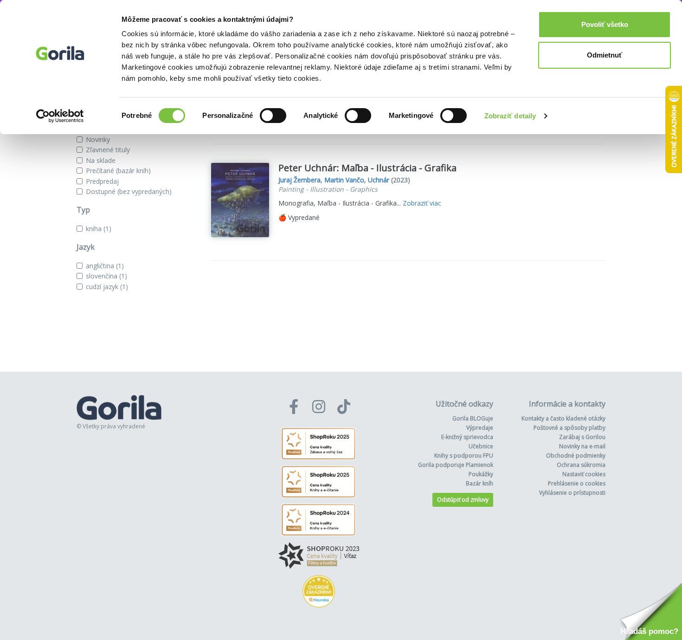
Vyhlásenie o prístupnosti (572, 493)
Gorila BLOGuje (472, 418)
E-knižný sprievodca (467, 437)
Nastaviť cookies (583, 474)
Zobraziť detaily (510, 116)
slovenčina (106, 276)
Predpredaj (102, 181)
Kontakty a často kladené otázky (563, 418)
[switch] (273, 115)
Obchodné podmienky (575, 455)
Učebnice (481, 446)
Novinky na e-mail (582, 446)
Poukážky (481, 474)
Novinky (98, 139)
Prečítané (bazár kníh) (118, 170)
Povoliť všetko (604, 24)
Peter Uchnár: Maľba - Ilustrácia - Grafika (367, 168)
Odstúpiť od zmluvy (463, 500)
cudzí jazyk (107, 286)
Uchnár (378, 179)
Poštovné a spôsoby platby (569, 428)
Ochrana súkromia (581, 465)
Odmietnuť (604, 55)
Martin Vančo (344, 179)
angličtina (105, 265)
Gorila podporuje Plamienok (455, 465)
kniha (98, 228)
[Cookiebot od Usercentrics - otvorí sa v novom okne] (60, 116)
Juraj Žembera (299, 179)
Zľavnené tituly (108, 149)
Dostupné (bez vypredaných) (129, 191)
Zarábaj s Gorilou (582, 437)
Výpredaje (479, 428)
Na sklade (101, 160)
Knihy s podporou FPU (463, 455)
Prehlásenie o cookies (576, 483)
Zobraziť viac (422, 203)
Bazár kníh (479, 483)
